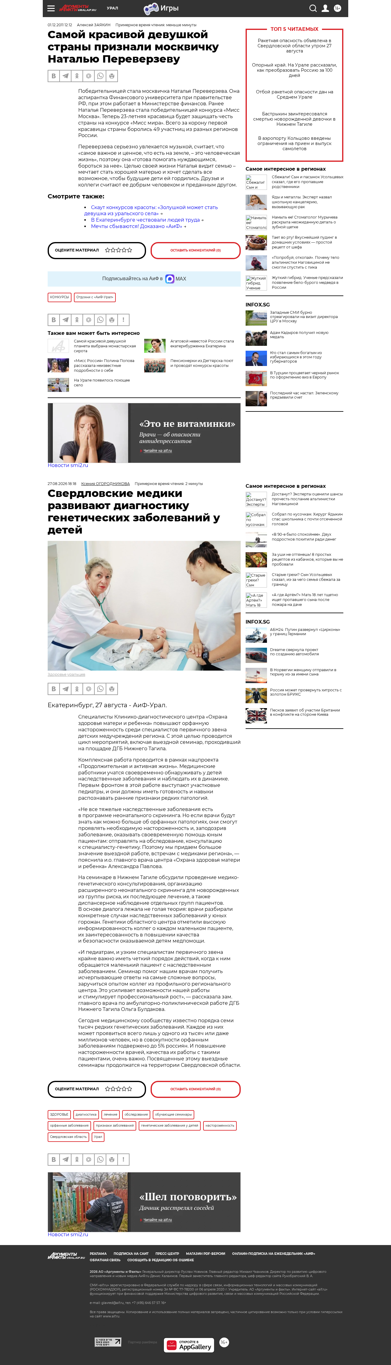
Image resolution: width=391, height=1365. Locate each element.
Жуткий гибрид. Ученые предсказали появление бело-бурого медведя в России (307, 282)
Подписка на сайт (131, 1254)
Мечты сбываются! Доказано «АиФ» (136, 226)
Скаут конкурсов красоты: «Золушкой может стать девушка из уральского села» (151, 211)
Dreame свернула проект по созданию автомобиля (294, 652)
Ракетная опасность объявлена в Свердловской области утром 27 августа (294, 46)
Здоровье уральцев (66, 674)
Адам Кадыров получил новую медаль (299, 335)
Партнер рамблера (142, 1342)
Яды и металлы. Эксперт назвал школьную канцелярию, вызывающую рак (302, 202)
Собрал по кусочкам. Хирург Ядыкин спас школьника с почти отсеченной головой (307, 519)
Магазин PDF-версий (205, 1254)
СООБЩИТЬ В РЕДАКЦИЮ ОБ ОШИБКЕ (160, 1260)
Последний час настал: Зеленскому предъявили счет (304, 395)
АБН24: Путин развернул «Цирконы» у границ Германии (305, 632)
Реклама (98, 1254)
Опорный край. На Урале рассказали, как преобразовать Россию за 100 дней (294, 70)
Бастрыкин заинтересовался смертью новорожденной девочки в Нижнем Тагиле (294, 119)
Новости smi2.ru (68, 465)
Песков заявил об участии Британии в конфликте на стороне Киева (305, 712)
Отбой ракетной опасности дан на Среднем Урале (294, 94)
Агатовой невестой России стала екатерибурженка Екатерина (202, 343)
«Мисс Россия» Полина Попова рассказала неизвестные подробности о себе (104, 365)
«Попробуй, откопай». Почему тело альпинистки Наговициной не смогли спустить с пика (305, 262)
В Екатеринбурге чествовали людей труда (145, 220)
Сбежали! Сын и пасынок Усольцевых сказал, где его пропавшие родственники (307, 182)
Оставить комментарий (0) (195, 250)
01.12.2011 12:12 (60, 25)
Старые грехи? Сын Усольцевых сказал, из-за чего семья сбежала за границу (306, 579)
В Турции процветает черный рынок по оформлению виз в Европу (304, 375)
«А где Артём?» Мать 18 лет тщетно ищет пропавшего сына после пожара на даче (305, 599)
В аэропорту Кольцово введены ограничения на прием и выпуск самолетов (294, 143)
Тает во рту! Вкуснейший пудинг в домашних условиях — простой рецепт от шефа (304, 242)
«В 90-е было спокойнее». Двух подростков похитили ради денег (304, 536)
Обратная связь (105, 1260)
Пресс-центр (167, 1254)
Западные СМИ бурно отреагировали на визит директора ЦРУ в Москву (304, 316)
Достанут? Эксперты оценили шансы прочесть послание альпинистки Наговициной (307, 499)
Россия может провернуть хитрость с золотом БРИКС (306, 692)
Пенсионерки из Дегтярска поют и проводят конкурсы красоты (201, 363)
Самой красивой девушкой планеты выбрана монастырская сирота (105, 346)
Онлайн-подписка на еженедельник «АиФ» (273, 1254)
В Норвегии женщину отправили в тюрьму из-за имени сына (303, 672)
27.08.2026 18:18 (62, 483)
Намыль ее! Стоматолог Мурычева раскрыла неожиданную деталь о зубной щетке (305, 222)
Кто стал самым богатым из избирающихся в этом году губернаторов (296, 357)
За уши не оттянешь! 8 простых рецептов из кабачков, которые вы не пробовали (307, 559)
